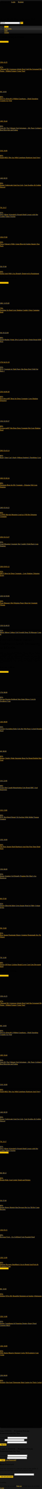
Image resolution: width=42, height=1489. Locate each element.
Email (2, 1440)
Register (21, 2)
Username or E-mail (7, 1474)
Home (6, 27)
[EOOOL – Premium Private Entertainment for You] (6, 15)
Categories (8, 29)
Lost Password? (10, 1460)
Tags (6, 30)
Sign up (3, 1444)
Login (13, 2)
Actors (6, 32)
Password (3, 1442)
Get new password (6, 1476)
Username (3, 1438)
